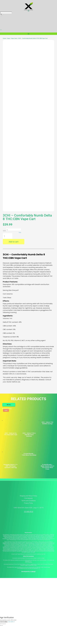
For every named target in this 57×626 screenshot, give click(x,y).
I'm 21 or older (4, 621)
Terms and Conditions (28, 501)
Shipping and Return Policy (28, 496)
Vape (8, 38)
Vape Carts (14, 38)
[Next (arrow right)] (2, 625)
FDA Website (28, 498)
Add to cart (13, 241)
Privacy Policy (28, 503)
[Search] (1, 15)
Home (4, 38)
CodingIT (33, 571)
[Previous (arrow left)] (0, 625)
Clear (20, 232)
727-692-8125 (28, 511)
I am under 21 (11, 621)
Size (4, 231)
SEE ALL (9, 404)
